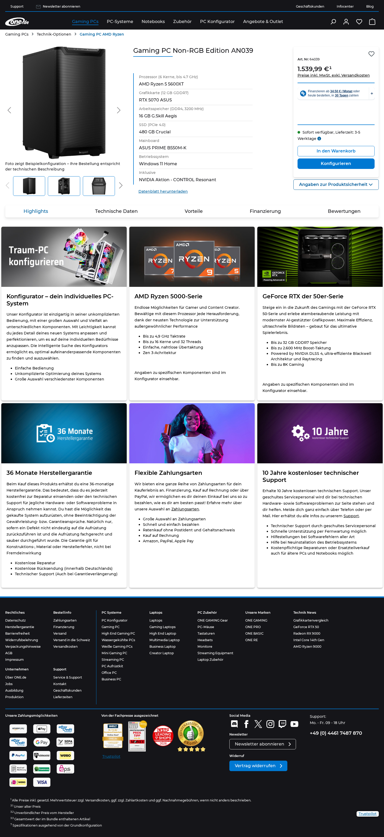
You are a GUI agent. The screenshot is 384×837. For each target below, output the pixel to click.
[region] (64, 121)
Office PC (109, 673)
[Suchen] (333, 22)
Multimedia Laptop (164, 640)
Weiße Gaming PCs (117, 646)
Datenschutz (15, 620)
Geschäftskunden (310, 6)
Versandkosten (65, 646)
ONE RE (251, 640)
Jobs (9, 684)
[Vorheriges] (9, 109)
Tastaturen (206, 633)
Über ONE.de (15, 677)
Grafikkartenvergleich (310, 620)
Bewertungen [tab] (344, 211)
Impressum (14, 660)
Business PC (111, 679)
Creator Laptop (161, 653)
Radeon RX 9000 (306, 633)
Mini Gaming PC (114, 653)
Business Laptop (162, 646)
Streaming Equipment (215, 653)
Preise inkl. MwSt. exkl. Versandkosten (334, 75)
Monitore (204, 646)
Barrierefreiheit (17, 633)
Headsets (205, 640)
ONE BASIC (254, 633)
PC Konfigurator (114, 620)
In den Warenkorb (336, 151)
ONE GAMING (256, 620)
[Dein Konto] (346, 22)
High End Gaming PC (118, 633)
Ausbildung (14, 690)
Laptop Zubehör (210, 660)
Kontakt (59, 684)
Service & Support (67, 677)
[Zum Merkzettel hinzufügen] (371, 54)
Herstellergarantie (19, 627)
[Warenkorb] (372, 22)
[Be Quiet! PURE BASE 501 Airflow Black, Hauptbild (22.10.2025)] (63, 103)
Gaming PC (111, 627)
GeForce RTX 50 (306, 627)
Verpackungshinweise (23, 646)
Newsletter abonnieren (61, 6)
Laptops (155, 620)
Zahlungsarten (185, 509)
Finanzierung (63, 627)
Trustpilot (111, 756)
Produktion (14, 697)
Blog (370, 6)
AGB (8, 653)
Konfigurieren (336, 163)
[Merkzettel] (359, 22)
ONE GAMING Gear (212, 620)
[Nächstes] (119, 109)
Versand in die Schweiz (71, 640)
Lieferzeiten (62, 697)
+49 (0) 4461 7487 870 (336, 733)
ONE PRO (253, 627)
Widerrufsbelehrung (21, 640)
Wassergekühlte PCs (118, 640)
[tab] (36, 211)
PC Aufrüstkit (112, 666)
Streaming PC (113, 660)
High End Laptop (162, 633)
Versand (59, 633)
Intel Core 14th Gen (308, 640)
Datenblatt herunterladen (163, 191)
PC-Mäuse (205, 627)
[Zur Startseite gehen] (17, 22)
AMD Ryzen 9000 (307, 646)
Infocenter (345, 6)
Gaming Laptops (162, 627)
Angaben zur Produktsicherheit (334, 184)
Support (17, 6)
